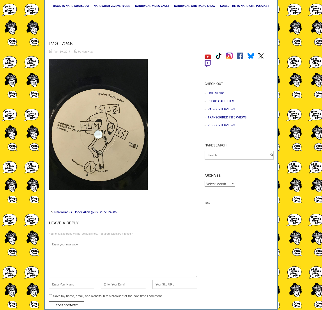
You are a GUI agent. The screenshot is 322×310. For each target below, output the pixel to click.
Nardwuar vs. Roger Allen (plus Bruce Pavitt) (85, 212)
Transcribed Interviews (227, 117)
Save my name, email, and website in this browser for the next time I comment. (108, 295)
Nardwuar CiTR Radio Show (194, 6)
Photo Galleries (221, 101)
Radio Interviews (221, 109)
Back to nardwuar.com (71, 6)
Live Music (216, 93)
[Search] (271, 155)
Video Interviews (221, 125)
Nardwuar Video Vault (152, 6)
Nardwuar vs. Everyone (112, 6)
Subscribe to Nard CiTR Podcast (244, 6)
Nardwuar (88, 51)
